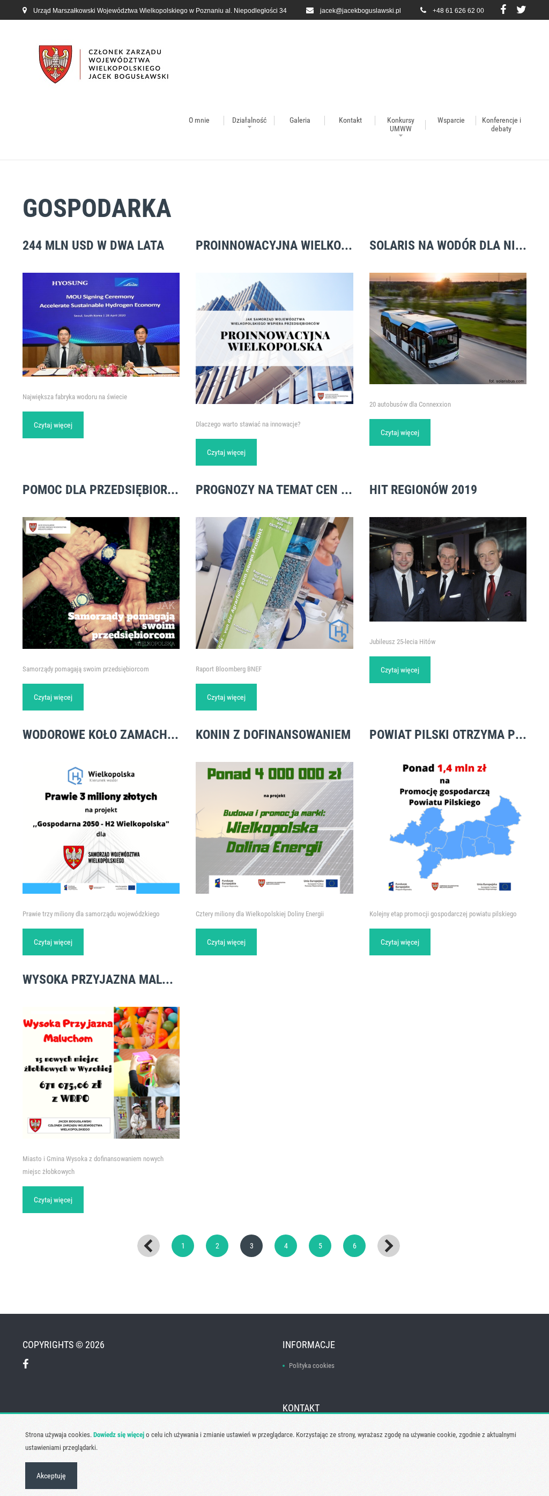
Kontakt (350, 120)
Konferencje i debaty (501, 124)
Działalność (249, 120)
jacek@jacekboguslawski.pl (360, 10)
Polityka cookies (312, 1366)
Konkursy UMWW (400, 124)
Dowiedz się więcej (118, 1435)
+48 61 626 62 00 (458, 10)
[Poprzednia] (148, 1246)
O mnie (199, 120)
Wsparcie (451, 120)
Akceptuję (51, 1475)
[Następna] (388, 1246)
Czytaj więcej (53, 425)
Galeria (300, 120)
